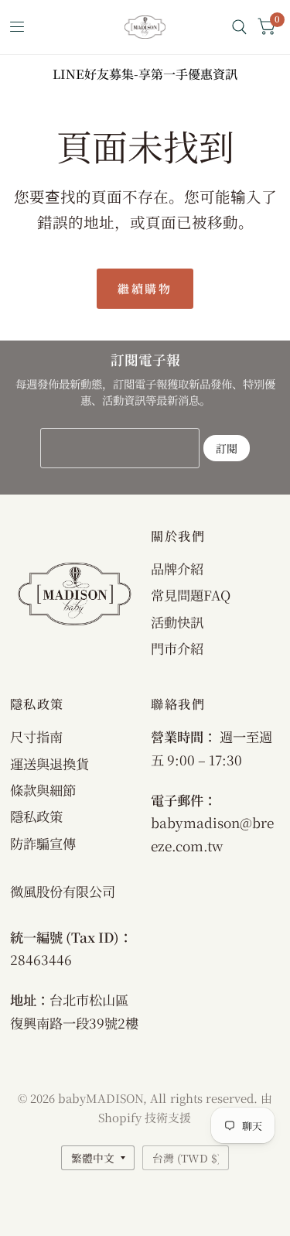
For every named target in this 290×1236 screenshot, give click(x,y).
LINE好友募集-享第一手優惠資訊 (145, 74)
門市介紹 (177, 648)
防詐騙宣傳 (43, 843)
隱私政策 (36, 816)
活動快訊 (177, 622)
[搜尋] (239, 27)
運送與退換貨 (49, 763)
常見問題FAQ (190, 594)
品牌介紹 (177, 568)
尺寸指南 (36, 736)
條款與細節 (43, 789)
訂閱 (226, 448)
